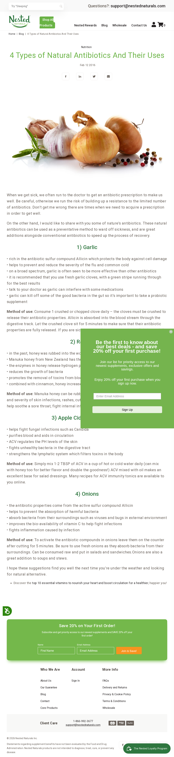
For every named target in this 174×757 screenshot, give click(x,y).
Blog (104, 25)
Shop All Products (47, 22)
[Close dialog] (171, 331)
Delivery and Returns (114, 687)
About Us (45, 680)
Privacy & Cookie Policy (116, 694)
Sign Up (127, 409)
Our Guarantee (48, 687)
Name (40, 644)
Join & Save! (129, 651)
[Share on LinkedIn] (79, 77)
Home (12, 34)
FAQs (105, 680)
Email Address (83, 644)
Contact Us (139, 25)
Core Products (49, 708)
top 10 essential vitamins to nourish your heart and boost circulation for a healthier (90, 583)
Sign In (76, 680)
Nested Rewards (85, 25)
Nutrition (86, 47)
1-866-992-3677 (83, 721)
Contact (44, 701)
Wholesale (119, 25)
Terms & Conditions (114, 701)
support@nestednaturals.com (138, 6)
